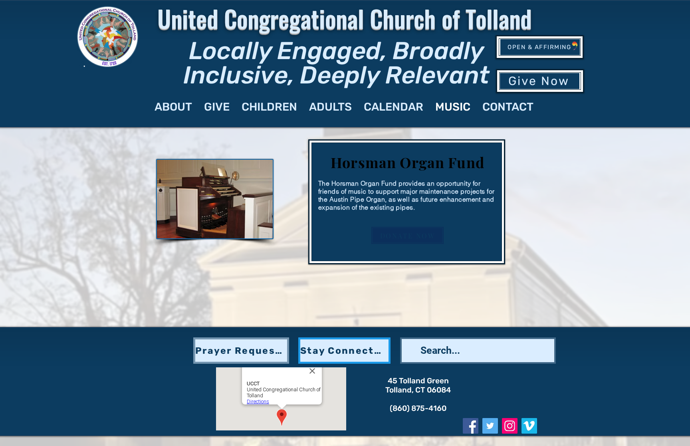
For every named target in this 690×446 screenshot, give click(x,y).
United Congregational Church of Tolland (344, 18)
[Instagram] (510, 426)
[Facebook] (470, 426)
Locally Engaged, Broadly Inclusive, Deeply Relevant (336, 62)
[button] (241, 350)
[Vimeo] (529, 426)
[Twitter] (490, 426)
